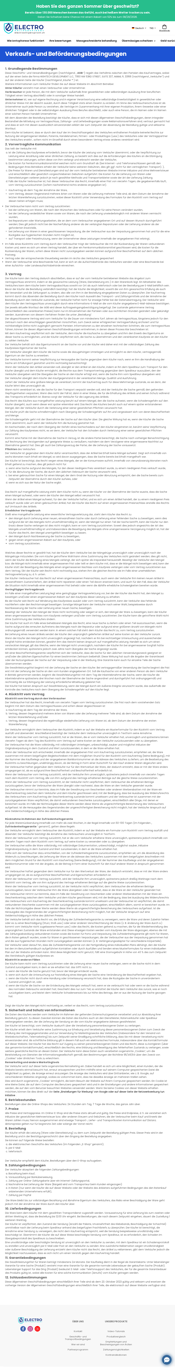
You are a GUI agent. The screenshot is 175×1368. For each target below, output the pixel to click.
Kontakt (78, 1331)
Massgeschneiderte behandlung (96, 40)
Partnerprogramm (78, 1349)
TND (151, 28)
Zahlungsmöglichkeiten (116, 1349)
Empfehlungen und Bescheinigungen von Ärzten (116, 1343)
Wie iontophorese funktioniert (25, 40)
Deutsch (139, 28)
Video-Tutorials (116, 1331)
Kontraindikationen (116, 1355)
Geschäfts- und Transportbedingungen (78, 1338)
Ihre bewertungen (60, 40)
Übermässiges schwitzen (137, 40)
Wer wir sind (78, 1344)
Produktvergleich (116, 1336)
